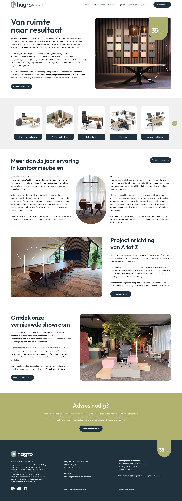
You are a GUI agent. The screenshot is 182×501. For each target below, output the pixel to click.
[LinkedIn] (25, 488)
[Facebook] (19, 488)
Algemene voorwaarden (126, 489)
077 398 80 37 (70, 473)
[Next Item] (174, 123)
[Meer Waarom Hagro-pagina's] (124, 4)
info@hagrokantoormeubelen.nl (77, 476)
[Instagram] (13, 488)
